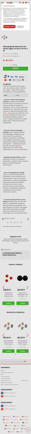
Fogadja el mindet (9, 26)
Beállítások (20, 26)
